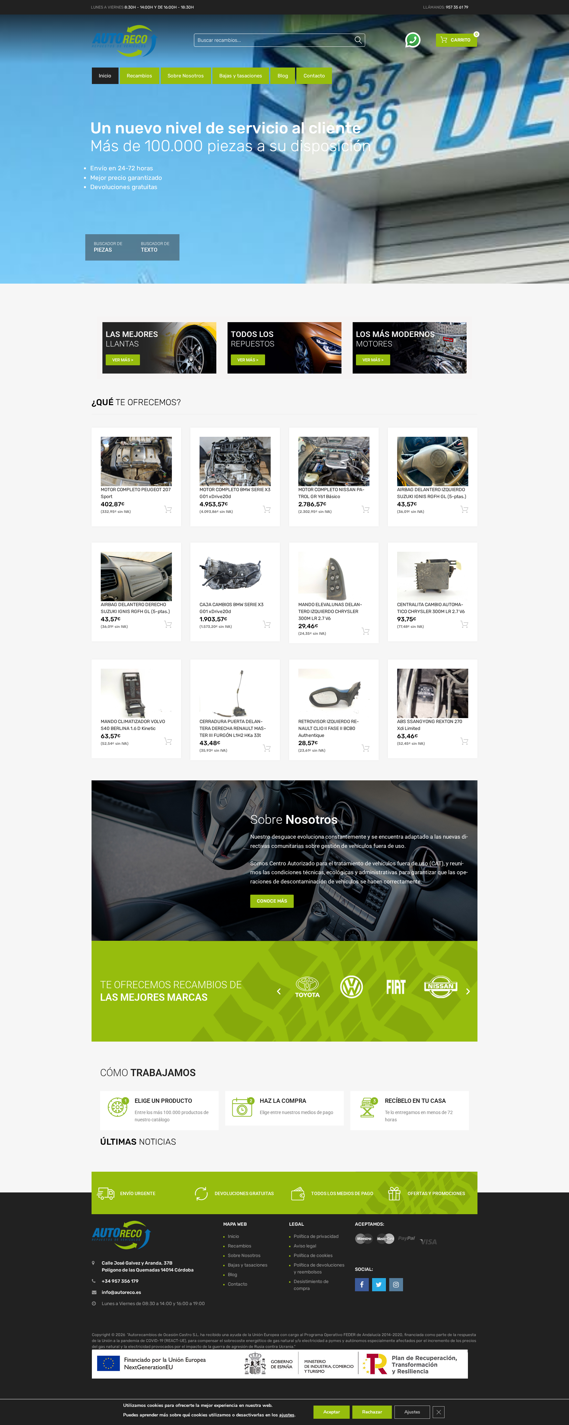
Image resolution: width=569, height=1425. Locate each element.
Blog (283, 76)
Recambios (139, 76)
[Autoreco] (120, 41)
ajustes (286, 1415)
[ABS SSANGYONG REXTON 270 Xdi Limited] (432, 693)
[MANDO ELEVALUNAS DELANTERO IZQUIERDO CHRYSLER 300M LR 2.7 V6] (333, 576)
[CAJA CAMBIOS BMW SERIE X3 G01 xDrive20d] (235, 576)
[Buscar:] (279, 40)
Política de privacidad (316, 1236)
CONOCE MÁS (272, 901)
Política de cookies (313, 1255)
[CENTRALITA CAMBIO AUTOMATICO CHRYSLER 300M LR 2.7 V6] (432, 576)
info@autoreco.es (121, 1293)
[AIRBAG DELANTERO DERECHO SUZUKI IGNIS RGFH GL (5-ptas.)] (136, 576)
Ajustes (412, 1412)
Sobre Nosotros (186, 76)
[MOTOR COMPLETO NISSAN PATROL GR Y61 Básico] (333, 461)
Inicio (105, 76)
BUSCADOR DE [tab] (108, 247)
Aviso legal (305, 1246)
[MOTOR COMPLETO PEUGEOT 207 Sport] (136, 461)
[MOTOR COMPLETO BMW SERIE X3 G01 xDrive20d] (235, 461)
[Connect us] (362, 1285)
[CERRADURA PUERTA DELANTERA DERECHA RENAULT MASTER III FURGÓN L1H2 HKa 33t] (235, 693)
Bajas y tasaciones (240, 76)
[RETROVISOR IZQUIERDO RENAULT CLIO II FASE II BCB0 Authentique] (333, 693)
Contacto (314, 76)
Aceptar (331, 1412)
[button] (279, 991)
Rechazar (372, 1412)
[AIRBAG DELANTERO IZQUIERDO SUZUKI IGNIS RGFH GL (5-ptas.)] (432, 461)
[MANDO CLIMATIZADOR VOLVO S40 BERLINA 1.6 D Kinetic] (136, 693)
